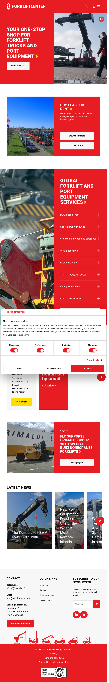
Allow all (87, 368)
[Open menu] (99, 6)
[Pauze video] (101, 19)
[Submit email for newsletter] (96, 604)
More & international (20, 623)
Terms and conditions (53, 658)
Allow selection (53, 368)
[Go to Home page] (26, 6)
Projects (64, 430)
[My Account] (94, 6)
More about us (18, 65)
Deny (19, 368)
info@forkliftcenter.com (19, 598)
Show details (93, 360)
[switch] (40, 350)
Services (43, 590)
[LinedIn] (76, 614)
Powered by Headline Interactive (53, 662)
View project (77, 462)
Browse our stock (77, 136)
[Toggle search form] (86, 6)
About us (44, 585)
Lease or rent (77, 145)
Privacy (53, 653)
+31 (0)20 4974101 (17, 588)
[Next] (101, 377)
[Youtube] (84, 614)
